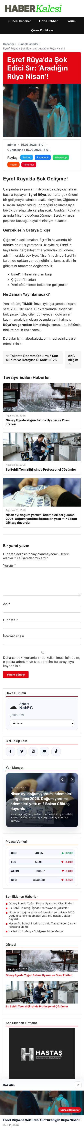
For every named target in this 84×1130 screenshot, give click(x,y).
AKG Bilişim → (73, 360)
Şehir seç (17, 715)
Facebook (43, 157)
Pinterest (29, 164)
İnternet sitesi (13, 636)
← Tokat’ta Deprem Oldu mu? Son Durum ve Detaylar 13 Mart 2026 (32, 358)
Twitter (27, 157)
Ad (6, 604)
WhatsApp (61, 157)
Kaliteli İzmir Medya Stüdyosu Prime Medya (36, 931)
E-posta (10, 620)
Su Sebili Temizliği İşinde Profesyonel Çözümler (39, 908)
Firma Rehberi (49, 21)
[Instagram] (33, 751)
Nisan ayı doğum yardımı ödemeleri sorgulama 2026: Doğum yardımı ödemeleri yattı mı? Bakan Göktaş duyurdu (42, 916)
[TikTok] (56, 751)
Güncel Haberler (19, 21)
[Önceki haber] (63, 779)
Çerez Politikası (42, 30)
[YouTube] (44, 751)
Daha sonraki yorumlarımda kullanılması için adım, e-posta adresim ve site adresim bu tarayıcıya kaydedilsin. (41, 662)
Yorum (9, 565)
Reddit (13, 164)
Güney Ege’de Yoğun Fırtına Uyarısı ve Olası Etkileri (41, 903)
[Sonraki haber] (71, 779)
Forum (71, 21)
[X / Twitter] (22, 751)
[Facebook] (10, 751)
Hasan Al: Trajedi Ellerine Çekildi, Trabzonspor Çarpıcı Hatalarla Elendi (42, 925)
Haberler (8, 44)
